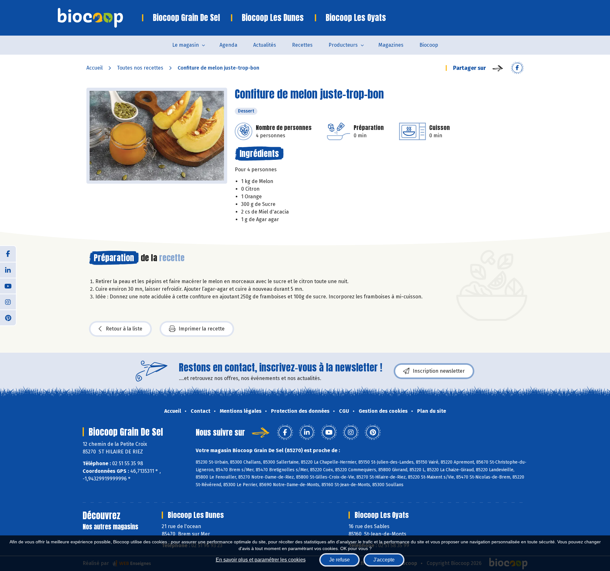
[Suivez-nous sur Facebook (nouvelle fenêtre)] (8, 254)
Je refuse (339, 559)
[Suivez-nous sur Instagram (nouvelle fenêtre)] (8, 301)
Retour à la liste (124, 329)
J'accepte (384, 559)
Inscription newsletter (439, 371)
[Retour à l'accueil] (100, 18)
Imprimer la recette (202, 329)
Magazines (390, 45)
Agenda (228, 45)
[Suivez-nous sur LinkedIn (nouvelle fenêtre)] (8, 270)
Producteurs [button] (343, 45)
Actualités (264, 45)
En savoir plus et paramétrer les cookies (261, 559)
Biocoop (428, 45)
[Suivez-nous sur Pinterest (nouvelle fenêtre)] (8, 317)
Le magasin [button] (185, 45)
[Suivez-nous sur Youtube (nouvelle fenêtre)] (8, 286)
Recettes (302, 45)
